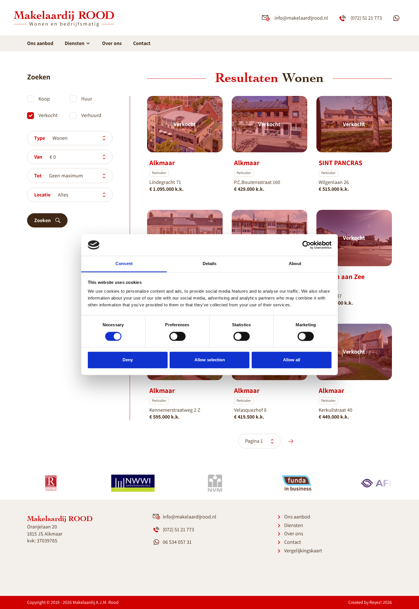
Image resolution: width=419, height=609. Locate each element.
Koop (44, 98)
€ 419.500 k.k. (249, 416)
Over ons (112, 43)
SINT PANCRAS (340, 162)
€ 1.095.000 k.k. (166, 189)
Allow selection (209, 360)
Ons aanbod (40, 43)
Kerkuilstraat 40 (335, 410)
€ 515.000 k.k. (334, 189)
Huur (86, 98)
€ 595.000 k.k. (164, 416)
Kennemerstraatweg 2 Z (174, 410)
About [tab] (295, 263)
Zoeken (42, 220)
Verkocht (48, 115)
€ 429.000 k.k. (249, 189)
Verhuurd (91, 115)
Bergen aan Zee (342, 276)
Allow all (291, 360)
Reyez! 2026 (380, 602)
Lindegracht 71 (165, 182)
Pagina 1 (254, 441)
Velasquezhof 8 (250, 410)
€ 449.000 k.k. (334, 416)
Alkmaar (162, 162)
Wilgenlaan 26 (334, 182)
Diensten (75, 43)
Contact (141, 43)
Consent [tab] (124, 263)
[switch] (177, 336)
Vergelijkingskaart (303, 550)
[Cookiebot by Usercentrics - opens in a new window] (306, 245)
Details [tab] (210, 263)
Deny (128, 360)
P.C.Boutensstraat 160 (257, 182)
